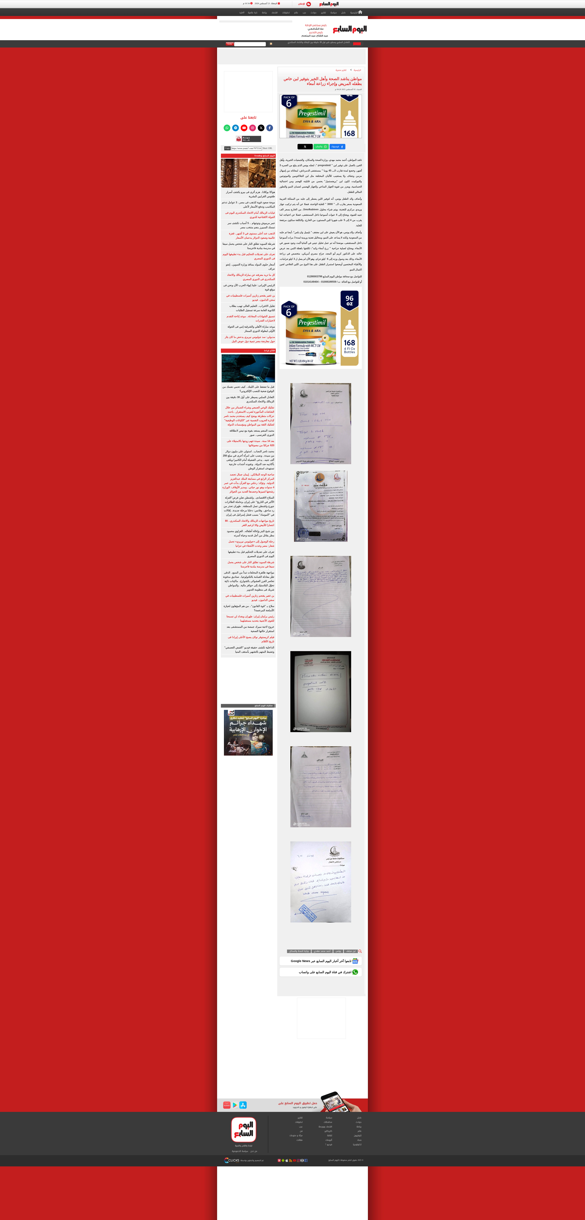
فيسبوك (335, 147)
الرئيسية (357, 70)
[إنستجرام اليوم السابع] (252, 128)
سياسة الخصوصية (240, 1151)
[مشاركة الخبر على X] (305, 146)
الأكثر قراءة (269, 351)
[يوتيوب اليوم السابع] (244, 128)
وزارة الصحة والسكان (299, 951)
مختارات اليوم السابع (264, 706)
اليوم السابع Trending (264, 156)
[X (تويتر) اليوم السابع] (261, 128)
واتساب (319, 147)
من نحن (253, 1151)
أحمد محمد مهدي (322, 951)
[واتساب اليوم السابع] (227, 128)
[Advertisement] (292, 1067)
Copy (227, 148)
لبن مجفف (351, 951)
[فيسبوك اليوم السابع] (269, 128)
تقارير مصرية (341, 70)
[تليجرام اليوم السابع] (235, 128)
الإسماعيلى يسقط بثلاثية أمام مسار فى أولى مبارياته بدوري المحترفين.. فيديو (316, 44)
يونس (338, 951)
